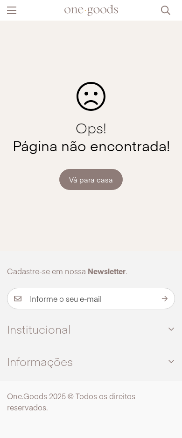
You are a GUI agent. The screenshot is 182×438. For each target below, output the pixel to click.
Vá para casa (91, 179)
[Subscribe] (164, 298)
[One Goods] (91, 10)
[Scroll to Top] (165, 388)
